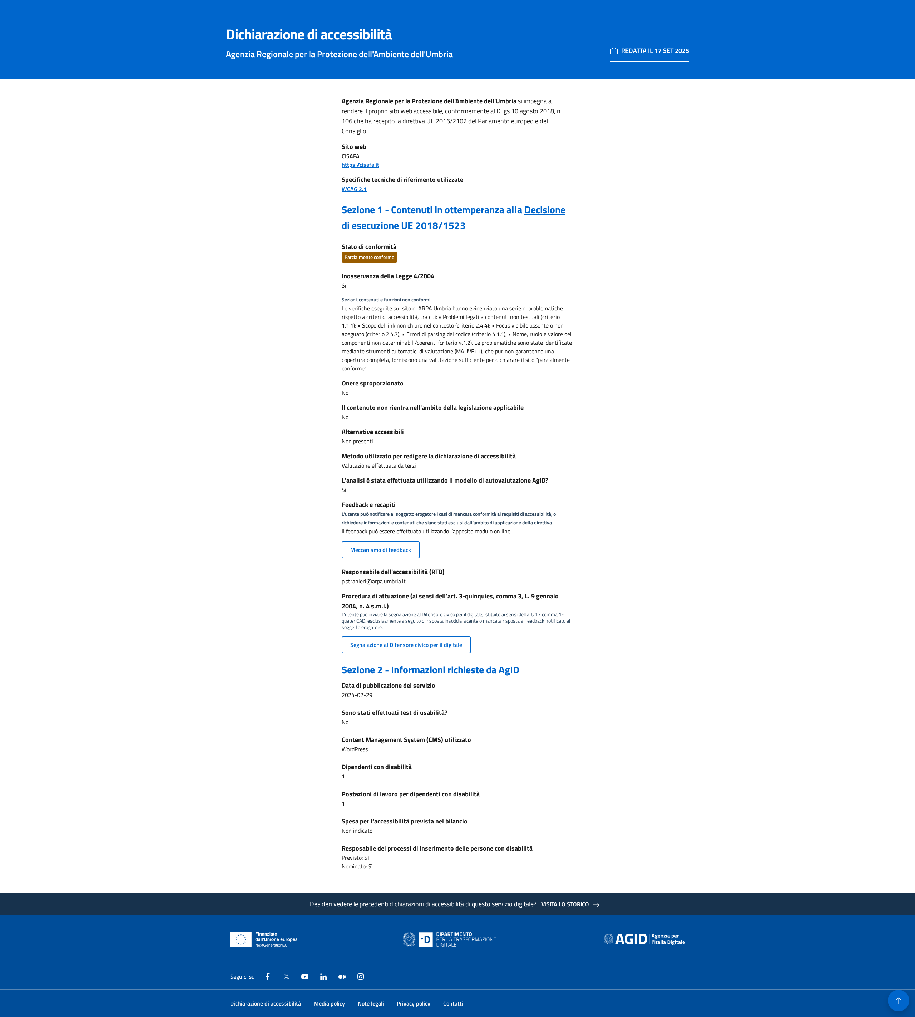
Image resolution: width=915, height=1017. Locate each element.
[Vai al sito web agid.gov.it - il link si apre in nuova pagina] (644, 939)
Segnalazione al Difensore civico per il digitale (406, 644)
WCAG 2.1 (354, 189)
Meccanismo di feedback (380, 549)
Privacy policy (413, 1003)
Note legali (371, 1003)
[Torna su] (898, 1000)
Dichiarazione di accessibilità (265, 1003)
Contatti (453, 1003)
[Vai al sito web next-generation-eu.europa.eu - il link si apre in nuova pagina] (264, 939)
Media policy (329, 1003)
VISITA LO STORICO (565, 904)
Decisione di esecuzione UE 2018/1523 (453, 217)
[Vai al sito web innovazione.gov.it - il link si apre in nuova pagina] (451, 939)
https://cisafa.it (360, 164)
